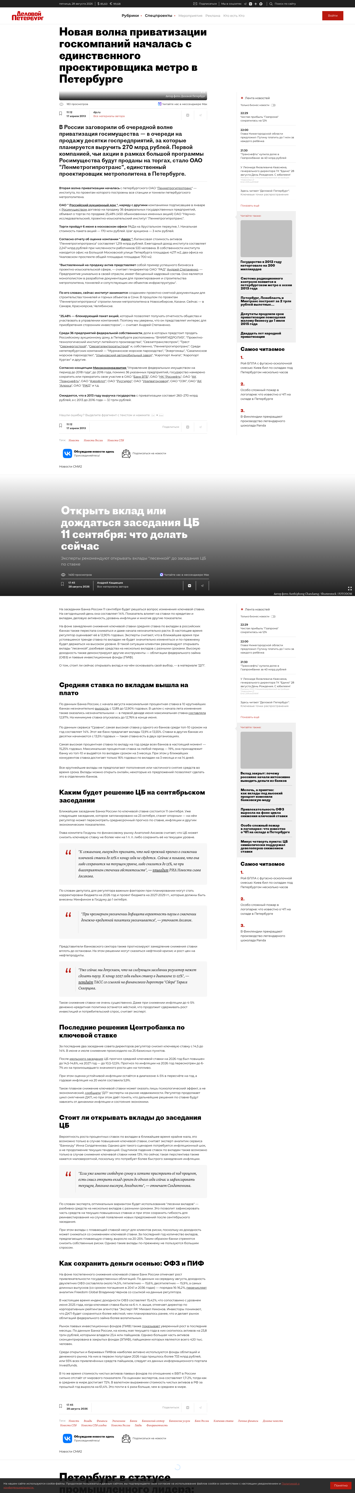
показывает (151, 1326)
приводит (160, 870)
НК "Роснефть (170, 376)
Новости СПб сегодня (93, 1425)
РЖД (86, 385)
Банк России (202, 1421)
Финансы (102, 1421)
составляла (197, 713)
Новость (74, 440)
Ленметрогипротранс (175, 188)
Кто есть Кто (233, 16)
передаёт (85, 982)
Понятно (341, 1485)
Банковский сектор (153, 1421)
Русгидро (124, 381)
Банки (133, 1421)
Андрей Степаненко (182, 269)
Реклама (212, 16)
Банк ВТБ (140, 376)
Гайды (138, 1425)
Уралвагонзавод (155, 381)
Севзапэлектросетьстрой (109, 346)
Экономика (118, 1421)
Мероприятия (190, 16)
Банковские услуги (179, 1421)
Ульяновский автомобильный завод (124, 355)
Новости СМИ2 (70, 466)
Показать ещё (250, 205)
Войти (333, 15)
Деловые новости (273, 1421)
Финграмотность (157, 1425)
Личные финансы (248, 1421)
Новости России (93, 440)
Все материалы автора (109, 116)
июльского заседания (86, 1059)
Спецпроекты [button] (159, 15)
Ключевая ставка (223, 1421)
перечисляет (196, 1287)
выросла (101, 708)
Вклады (88, 1421)
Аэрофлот (97, 381)
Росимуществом (74, 209)
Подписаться (208, 3)
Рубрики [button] (131, 15)
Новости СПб (115, 440)
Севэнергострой (73, 346)
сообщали (93, 1093)
